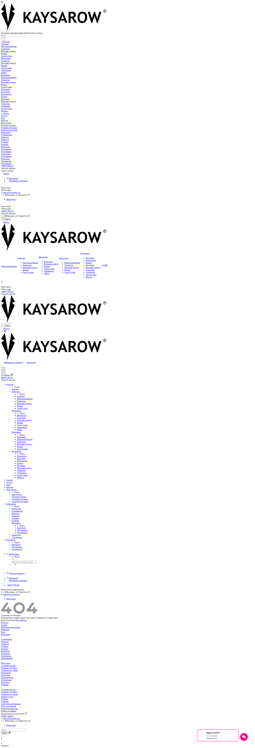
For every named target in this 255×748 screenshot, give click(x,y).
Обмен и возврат (8, 711)
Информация (7, 658)
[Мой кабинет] (2, 365)
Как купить (17, 494)
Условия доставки (9, 668)
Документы (6, 656)
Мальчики (21, 437)
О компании (6, 639)
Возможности (7, 677)
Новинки (5, 630)
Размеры (5, 701)
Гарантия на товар (9, 670)
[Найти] (3, 39)
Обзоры (4, 699)
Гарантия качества (9, 708)
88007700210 (7, 166)
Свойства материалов (11, 704)
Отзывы (4, 646)
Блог (3, 632)
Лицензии (5, 654)
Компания (16, 509)
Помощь (5, 685)
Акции (4, 625)
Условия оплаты (8, 665)
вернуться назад (8, 620)
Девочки (21, 396)
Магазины (5, 663)
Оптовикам (6, 680)
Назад (17, 387)
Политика (5, 675)
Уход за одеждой (8, 706)
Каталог (15, 389)
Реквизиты (6, 673)
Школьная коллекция (10, 627)
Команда (5, 644)
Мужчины (21, 456)
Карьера (4, 649)
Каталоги (5, 682)
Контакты (21, 528)
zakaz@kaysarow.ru (11, 192)
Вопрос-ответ (7, 697)
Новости (5, 642)
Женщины (21, 415)
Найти (4, 733)
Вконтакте (11, 199)
